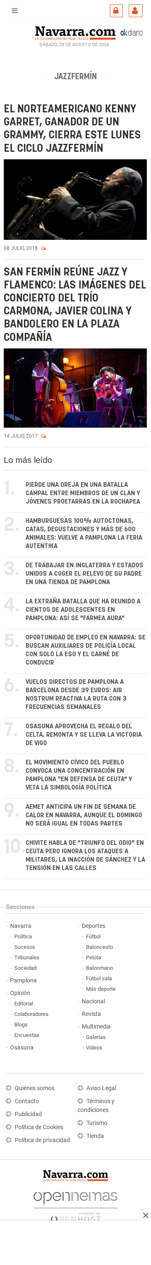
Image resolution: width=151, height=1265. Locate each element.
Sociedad (25, 968)
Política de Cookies (39, 1127)
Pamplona (23, 980)
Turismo (96, 1123)
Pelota (93, 957)
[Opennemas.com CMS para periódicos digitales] (75, 1205)
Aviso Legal (101, 1088)
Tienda (95, 1136)
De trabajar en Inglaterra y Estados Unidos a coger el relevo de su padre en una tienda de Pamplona (84, 573)
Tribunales (26, 957)
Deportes (93, 926)
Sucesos (24, 947)
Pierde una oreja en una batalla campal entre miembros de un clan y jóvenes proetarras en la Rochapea (83, 493)
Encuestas (26, 1035)
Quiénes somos (35, 1088)
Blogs (21, 1024)
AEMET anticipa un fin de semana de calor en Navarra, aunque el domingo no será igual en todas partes (84, 815)
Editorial (23, 1003)
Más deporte (101, 989)
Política (23, 936)
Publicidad (28, 1114)
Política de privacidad (42, 1140)
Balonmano (99, 968)
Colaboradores (31, 1014)
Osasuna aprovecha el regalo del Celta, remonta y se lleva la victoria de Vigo (84, 734)
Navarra (20, 926)
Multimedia (96, 1026)
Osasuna (22, 1047)
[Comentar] (43, 248)
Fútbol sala (99, 978)
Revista (91, 1014)
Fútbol (93, 936)
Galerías (96, 1037)
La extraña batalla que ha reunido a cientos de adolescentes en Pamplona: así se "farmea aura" (83, 609)
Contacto (27, 1101)
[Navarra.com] (75, 32)
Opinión (20, 993)
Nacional (93, 1001)
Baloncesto (99, 947)
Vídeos (94, 1047)
